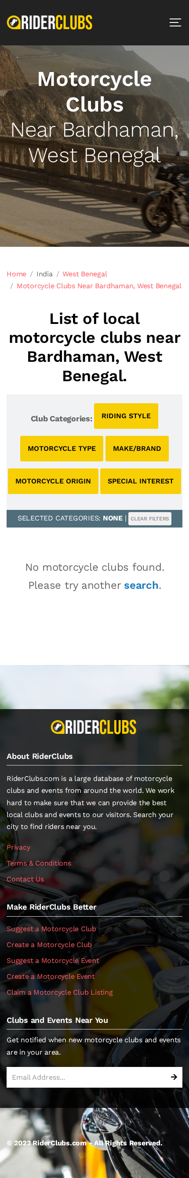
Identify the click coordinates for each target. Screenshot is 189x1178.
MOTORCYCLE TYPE (62, 448)
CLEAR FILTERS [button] (150, 519)
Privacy (18, 847)
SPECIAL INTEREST (141, 481)
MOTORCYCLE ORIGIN (53, 481)
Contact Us (25, 879)
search (141, 585)
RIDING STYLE (126, 416)
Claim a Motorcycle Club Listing (60, 992)
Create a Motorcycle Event (51, 976)
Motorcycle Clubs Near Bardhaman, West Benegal (99, 286)
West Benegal (84, 274)
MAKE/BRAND (137, 448)
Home (16, 274)
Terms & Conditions (39, 863)
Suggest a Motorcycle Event (53, 960)
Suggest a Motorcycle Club (51, 929)
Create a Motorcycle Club (49, 944)
